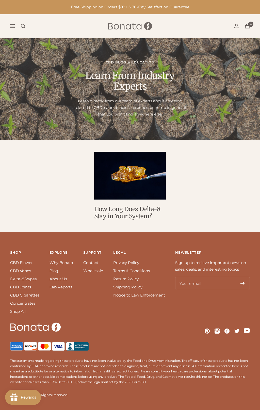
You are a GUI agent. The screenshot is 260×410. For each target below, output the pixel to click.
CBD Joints (20, 287)
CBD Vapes (20, 270)
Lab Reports (61, 287)
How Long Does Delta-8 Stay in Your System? (127, 212)
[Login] (236, 26)
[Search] (23, 26)
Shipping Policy (127, 287)
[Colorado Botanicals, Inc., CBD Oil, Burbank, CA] (78, 345)
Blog (54, 270)
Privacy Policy (126, 262)
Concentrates (22, 303)
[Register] (242, 283)
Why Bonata (61, 262)
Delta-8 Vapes (23, 278)
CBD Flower (21, 262)
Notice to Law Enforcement (139, 295)
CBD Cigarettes (24, 295)
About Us (58, 278)
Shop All (18, 311)
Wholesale (93, 270)
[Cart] (247, 26)
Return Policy (126, 278)
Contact (90, 262)
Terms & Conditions (131, 270)
